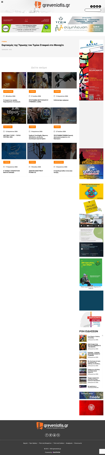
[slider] (90, 225)
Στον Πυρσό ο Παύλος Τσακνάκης (94, 337)
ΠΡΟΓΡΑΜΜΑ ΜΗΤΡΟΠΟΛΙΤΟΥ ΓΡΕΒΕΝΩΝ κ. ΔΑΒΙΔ (38, 100)
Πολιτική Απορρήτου (45, 443)
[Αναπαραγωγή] (81, 226)
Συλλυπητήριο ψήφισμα (61, 100)
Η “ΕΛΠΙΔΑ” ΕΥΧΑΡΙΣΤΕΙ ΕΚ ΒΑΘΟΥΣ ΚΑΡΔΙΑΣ (11, 171)
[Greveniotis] (52, 5)
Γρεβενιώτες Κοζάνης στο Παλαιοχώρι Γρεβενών (94, 371)
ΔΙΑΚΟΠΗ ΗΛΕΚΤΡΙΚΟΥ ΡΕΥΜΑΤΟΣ (36, 171)
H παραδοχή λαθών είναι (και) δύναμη (63, 171)
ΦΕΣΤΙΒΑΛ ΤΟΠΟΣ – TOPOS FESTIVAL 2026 (12, 136)
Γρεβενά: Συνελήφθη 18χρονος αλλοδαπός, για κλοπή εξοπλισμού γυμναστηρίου (38, 137)
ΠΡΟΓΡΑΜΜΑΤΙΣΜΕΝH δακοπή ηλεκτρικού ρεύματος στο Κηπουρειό (63, 137)
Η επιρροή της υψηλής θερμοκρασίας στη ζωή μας (11, 100)
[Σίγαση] (98, 226)
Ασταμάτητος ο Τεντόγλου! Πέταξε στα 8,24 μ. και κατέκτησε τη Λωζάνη (94, 388)
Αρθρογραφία (8, 91)
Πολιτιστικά (7, 126)
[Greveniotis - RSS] (100, 6)
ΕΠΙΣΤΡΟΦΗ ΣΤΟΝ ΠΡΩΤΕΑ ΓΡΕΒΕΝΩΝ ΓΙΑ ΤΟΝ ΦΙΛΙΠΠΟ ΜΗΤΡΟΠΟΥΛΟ (94, 346)
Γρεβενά (32, 91)
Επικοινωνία (78, 443)
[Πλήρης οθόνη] (101, 226)
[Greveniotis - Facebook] (91, 6)
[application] (91, 220)
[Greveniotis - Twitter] (94, 6)
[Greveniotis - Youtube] (97, 6)
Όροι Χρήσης (33, 443)
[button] (91, 220)
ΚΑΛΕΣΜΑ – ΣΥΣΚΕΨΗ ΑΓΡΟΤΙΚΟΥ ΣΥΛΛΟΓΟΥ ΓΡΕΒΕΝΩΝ (94, 354)
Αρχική (25, 443)
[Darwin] (56, 452)
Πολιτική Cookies (58, 443)
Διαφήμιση (69, 443)
